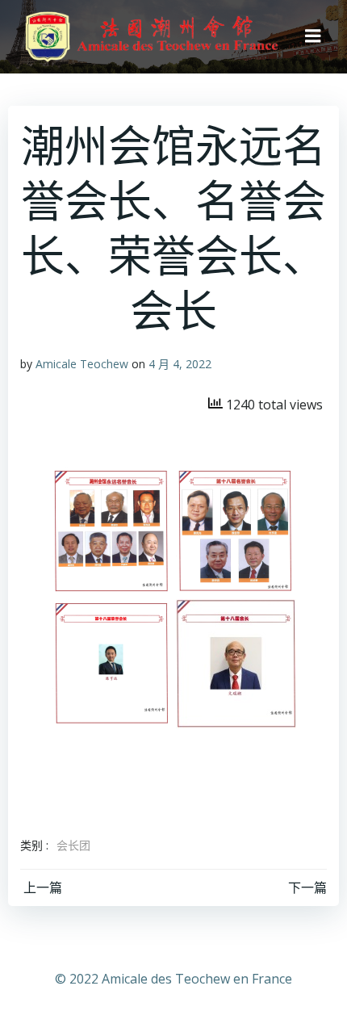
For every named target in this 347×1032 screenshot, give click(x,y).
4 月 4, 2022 (179, 363)
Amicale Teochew (82, 363)
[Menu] (313, 36)
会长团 (73, 845)
